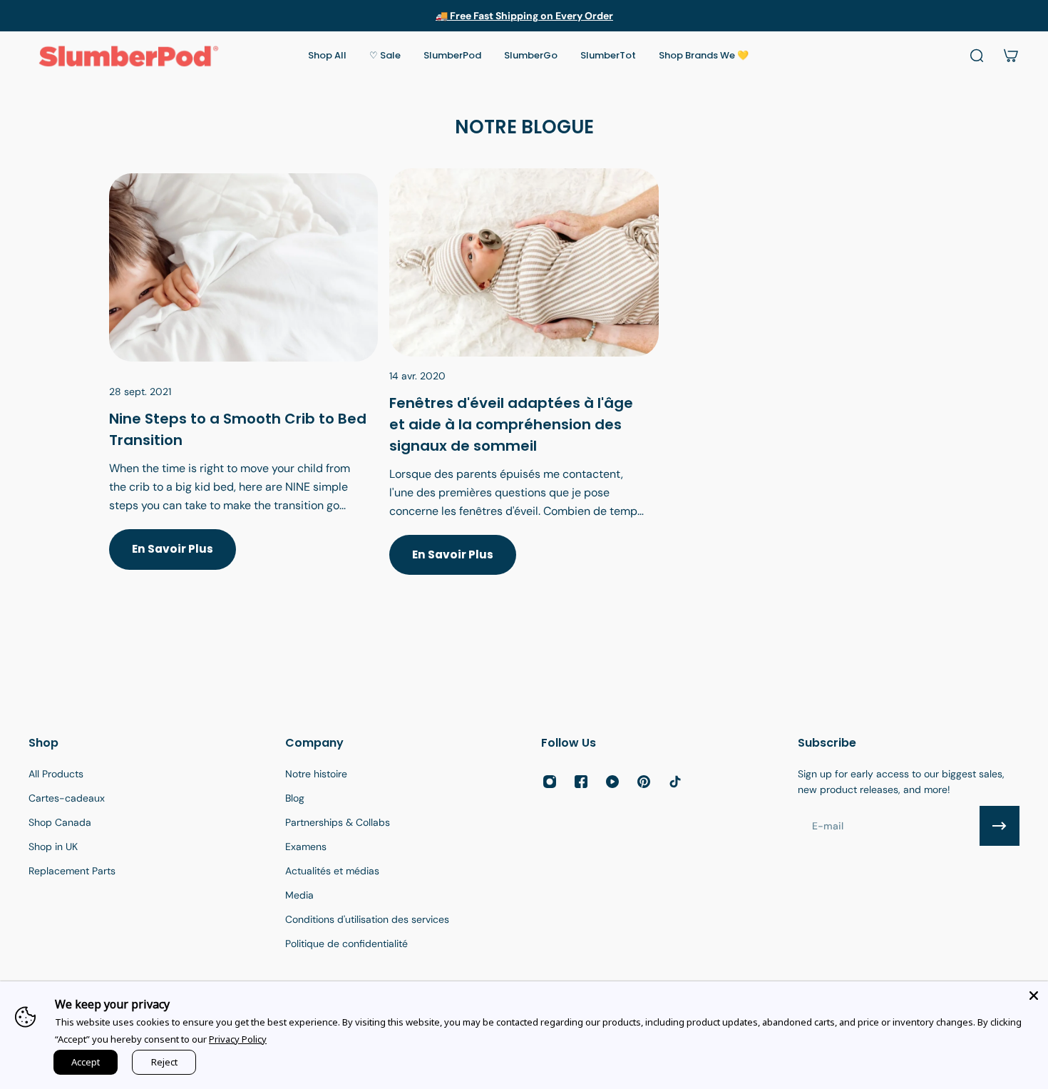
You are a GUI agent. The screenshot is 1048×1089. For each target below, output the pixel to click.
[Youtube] (612, 781)
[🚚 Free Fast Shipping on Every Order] (523, 16)
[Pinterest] (643, 781)
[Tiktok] (675, 781)
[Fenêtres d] (523, 388)
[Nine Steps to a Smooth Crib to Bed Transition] (243, 388)
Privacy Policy (238, 1039)
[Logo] (128, 55)
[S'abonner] (999, 826)
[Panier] (1011, 55)
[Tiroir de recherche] (977, 55)
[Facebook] (581, 781)
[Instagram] (549, 781)
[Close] (1034, 995)
